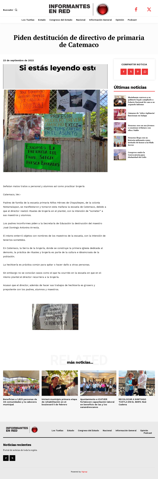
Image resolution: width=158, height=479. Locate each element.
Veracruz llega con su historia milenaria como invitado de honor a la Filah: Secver (141, 141)
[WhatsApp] (145, 72)
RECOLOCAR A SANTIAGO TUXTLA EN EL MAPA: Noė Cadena (132, 402)
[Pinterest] (138, 72)
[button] (11, 10)
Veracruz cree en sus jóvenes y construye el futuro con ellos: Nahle (141, 127)
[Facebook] (136, 10)
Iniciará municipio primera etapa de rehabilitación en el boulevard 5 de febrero (59, 402)
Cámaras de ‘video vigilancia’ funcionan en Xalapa (141, 114)
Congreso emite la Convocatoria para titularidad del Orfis (137, 154)
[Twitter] (149, 10)
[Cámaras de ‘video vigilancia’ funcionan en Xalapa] (120, 114)
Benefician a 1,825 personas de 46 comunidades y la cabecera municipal (20, 402)
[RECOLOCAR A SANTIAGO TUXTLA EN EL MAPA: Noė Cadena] (137, 383)
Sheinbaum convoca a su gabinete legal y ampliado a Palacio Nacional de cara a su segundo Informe (141, 101)
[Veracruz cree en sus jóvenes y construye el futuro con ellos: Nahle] (120, 127)
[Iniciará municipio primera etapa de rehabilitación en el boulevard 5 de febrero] (60, 383)
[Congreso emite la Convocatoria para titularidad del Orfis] (120, 154)
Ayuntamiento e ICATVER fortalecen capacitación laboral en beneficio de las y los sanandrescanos (97, 403)
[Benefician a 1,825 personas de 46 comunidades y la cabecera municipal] (21, 383)
